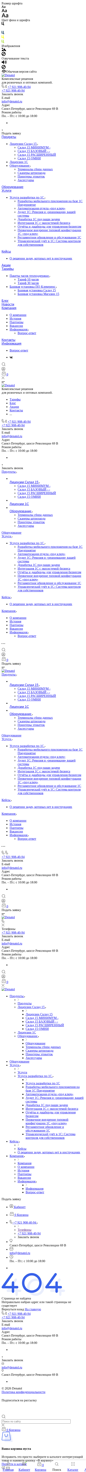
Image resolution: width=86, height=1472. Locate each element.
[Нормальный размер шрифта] (4, 11)
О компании (18, 315)
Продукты (9, 137)
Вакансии (16, 325)
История (15, 318)
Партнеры (16, 322)
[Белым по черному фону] (3, 29)
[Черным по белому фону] (3, 24)
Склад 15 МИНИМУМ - (34, 147)
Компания (9, 308)
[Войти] (3, 369)
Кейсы (6, 251)
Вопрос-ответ (27, 333)
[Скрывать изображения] (4, 54)
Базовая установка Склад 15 (37, 290)
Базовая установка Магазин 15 (38, 294)
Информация (19, 329)
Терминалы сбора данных (35, 169)
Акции (6, 265)
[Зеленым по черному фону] (3, 42)
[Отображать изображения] (4, 50)
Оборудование (20, 165)
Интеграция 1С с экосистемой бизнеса (44, 223)
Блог (5, 300)
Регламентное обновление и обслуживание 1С (49, 237)
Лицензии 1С (19, 162)
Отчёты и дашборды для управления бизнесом (49, 226)
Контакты (8, 340)
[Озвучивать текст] (4, 63)
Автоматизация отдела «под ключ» (41, 208)
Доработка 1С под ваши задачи (39, 219)
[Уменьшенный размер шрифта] (3, 7)
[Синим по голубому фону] (3, 33)
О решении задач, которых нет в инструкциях (41, 258)
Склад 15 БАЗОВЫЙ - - (34, 151)
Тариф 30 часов (28, 283)
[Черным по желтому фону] (3, 38)
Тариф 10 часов (28, 279)
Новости (8, 304)
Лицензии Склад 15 (23, 143)
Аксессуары (26, 180)
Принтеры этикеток (31, 176)
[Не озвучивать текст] (4, 68)
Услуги (6, 190)
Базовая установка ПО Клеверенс (33, 286)
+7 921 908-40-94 (19, 87)
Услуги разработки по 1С (27, 197)
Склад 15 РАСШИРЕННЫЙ (37, 154)
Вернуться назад (13, 1309)
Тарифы (8, 269)
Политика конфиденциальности (23, 1392)
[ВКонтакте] (11, 357)
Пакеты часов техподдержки (30, 275)
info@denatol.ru (12, 101)
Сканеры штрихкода (31, 173)
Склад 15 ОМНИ (29, 158)
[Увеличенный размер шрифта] (5, 16)
